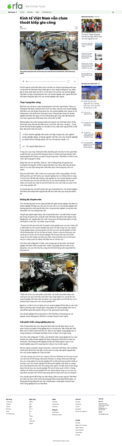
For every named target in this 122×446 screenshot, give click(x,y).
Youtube (77, 401)
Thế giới (8, 404)
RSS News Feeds (57, 414)
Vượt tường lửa (79, 430)
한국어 (31, 409)
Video (37, 12)
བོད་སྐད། (31, 416)
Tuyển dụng (78, 432)
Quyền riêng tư (79, 427)
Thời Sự (22, 12)
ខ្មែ (29, 414)
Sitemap (77, 435)
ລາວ (30, 411)
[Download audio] (75, 81)
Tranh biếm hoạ (46, 12)
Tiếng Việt (32, 421)
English (31, 423)
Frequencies (55, 404)
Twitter (77, 406)
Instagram (78, 409)
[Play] (24, 81)
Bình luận (30, 12)
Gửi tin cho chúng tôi (81, 411)
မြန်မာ (30, 406)
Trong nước (9, 401)
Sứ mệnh (77, 423)
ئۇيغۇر (30, 418)
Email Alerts (55, 412)
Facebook (78, 404)
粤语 (30, 404)
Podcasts (55, 406)
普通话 (31, 401)
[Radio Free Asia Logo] (26, 5)
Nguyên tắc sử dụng (81, 425)
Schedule (54, 401)
